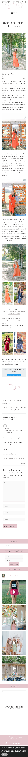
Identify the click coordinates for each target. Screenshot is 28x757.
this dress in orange (8, 83)
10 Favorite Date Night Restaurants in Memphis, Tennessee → (15, 407)
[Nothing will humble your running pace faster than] (14, 592)
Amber (7, 428)
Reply (23, 463)
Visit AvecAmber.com (10, 454)
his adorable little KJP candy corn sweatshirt (13, 163)
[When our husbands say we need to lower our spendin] (14, 643)
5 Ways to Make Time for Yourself (14, 708)
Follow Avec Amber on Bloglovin (13, 458)
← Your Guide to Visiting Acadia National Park (12, 401)
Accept (4, 754)
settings (24, 751)
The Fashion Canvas (14, 313)
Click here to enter (14, 375)
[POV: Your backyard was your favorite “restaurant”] (14, 668)
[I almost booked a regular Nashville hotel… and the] (14, 617)
